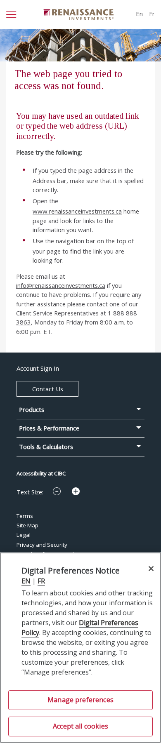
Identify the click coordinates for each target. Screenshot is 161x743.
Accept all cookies (80, 726)
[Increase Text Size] (75, 491)
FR (41, 580)
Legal (24, 534)
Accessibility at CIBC (41, 473)
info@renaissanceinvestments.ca (60, 285)
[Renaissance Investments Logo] (78, 13)
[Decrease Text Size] (56, 491)
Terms (25, 516)
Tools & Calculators (46, 447)
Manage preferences (80, 699)
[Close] (151, 568)
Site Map (27, 525)
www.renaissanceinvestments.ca (77, 211)
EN (26, 580)
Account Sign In (38, 368)
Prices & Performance (49, 428)
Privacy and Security (42, 544)
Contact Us (47, 389)
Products (31, 410)
